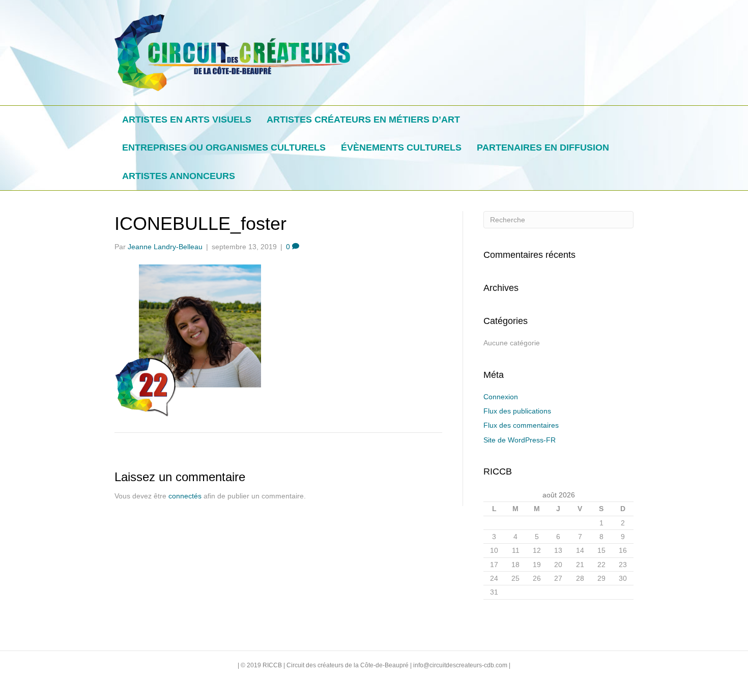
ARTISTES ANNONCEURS (178, 176)
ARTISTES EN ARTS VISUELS (186, 119)
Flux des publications (517, 411)
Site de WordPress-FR (519, 440)
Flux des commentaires (521, 425)
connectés (185, 496)
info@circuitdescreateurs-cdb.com (460, 665)
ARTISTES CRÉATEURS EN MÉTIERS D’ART (363, 119)
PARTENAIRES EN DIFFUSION (543, 147)
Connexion (500, 397)
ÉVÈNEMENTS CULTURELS (401, 147)
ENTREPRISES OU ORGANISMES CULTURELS (224, 147)
